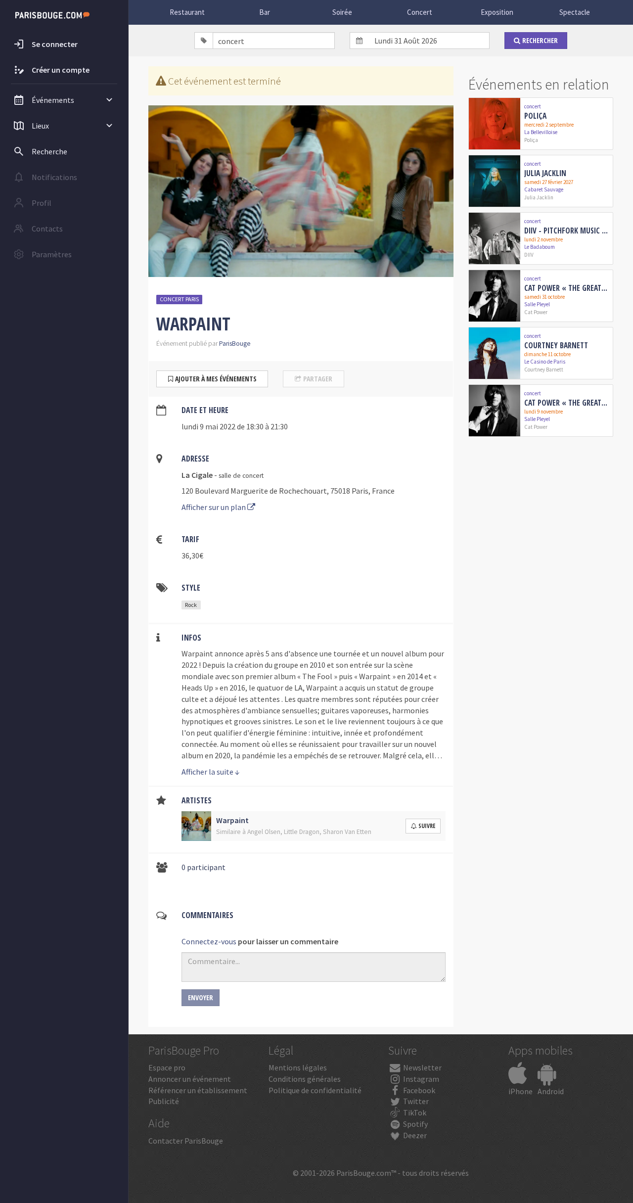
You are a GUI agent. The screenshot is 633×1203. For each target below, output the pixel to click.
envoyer (200, 997)
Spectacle (574, 12)
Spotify (415, 1124)
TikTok (414, 1112)
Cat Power (535, 312)
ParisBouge (235, 343)
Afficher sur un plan (214, 507)
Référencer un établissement (197, 1090)
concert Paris (179, 299)
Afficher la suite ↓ (210, 772)
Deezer (414, 1135)
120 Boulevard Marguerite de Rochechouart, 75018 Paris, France (288, 491)
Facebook (418, 1090)
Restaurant (187, 12)
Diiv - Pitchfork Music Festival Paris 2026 (566, 230)
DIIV (529, 254)
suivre (426, 826)
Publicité (163, 1101)
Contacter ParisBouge (185, 1141)
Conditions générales (305, 1079)
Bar (264, 12)
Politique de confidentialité (315, 1090)
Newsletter (422, 1067)
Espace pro (166, 1067)
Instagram (420, 1079)
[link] (540, 123)
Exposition (497, 12)
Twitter (415, 1101)
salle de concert (241, 475)
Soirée (342, 12)
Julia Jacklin (545, 173)
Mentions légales (298, 1067)
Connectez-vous (208, 941)
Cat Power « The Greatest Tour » (566, 288)
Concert (419, 12)
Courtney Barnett (556, 345)
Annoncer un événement (189, 1079)
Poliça (535, 116)
